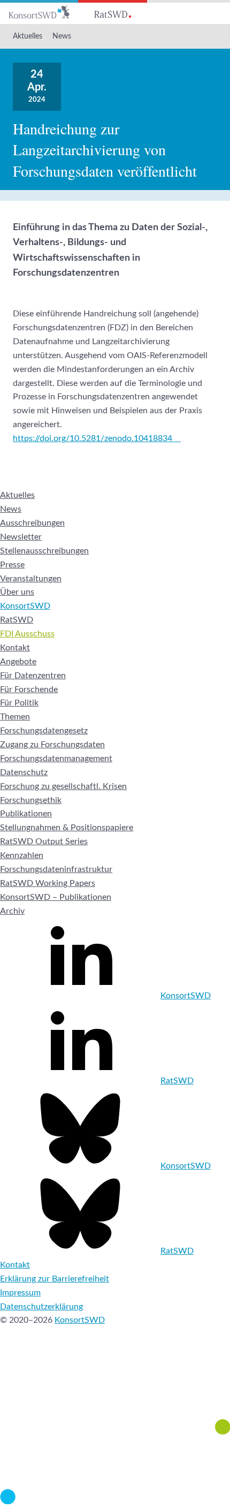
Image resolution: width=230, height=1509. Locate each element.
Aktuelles (27, 36)
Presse (12, 564)
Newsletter (21, 537)
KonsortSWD (25, 606)
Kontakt (15, 647)
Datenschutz (24, 772)
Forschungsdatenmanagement (56, 758)
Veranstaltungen (31, 578)
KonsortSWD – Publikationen (55, 897)
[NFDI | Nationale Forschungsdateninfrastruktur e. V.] (115, 1501)
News (61, 36)
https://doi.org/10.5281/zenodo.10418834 (92, 438)
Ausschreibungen (32, 523)
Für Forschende (29, 689)
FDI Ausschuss (27, 634)
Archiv (12, 911)
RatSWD (16, 620)
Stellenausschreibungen (44, 551)
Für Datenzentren (33, 675)
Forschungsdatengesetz (44, 730)
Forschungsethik (31, 800)
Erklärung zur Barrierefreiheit (54, 1279)
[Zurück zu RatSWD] (112, 12)
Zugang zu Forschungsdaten (52, 744)
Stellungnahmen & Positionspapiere (66, 827)
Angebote (18, 661)
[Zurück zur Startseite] (39, 12)
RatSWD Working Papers (47, 883)
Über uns (17, 592)
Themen (15, 716)
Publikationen (26, 813)
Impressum (20, 1292)
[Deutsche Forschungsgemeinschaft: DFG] (115, 1388)
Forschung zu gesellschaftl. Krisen (63, 786)
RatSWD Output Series (44, 841)
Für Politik (19, 703)
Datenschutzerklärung (41, 1306)
